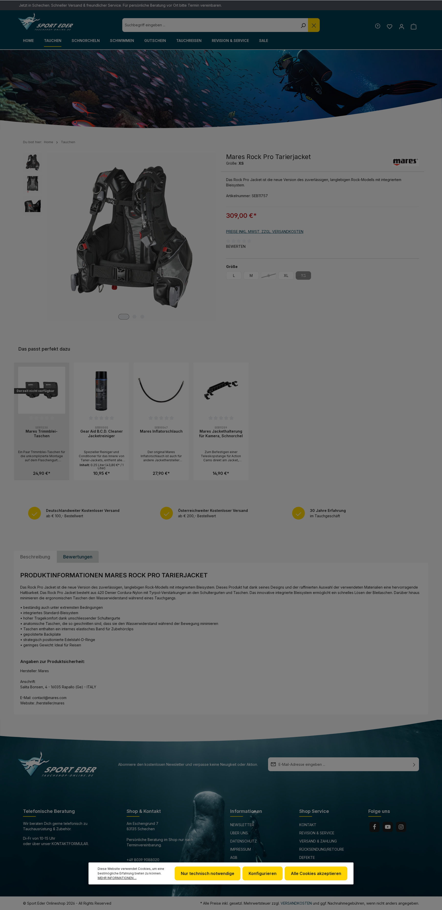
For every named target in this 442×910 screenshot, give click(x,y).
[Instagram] (401, 827)
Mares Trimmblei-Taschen (42, 433)
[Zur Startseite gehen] (45, 22)
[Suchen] (303, 25)
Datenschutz (243, 841)
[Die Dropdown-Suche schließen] (314, 25)
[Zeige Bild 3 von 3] (142, 317)
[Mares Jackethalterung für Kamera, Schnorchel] (221, 390)
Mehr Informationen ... (117, 878)
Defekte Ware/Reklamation (317, 861)
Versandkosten (296, 903)
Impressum (240, 849)
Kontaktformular (70, 843)
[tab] (35, 557)
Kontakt (307, 825)
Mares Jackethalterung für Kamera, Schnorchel (221, 433)
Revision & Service (316, 833)
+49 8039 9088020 (143, 860)
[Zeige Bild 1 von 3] (123, 317)
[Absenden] (414, 764)
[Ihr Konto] (401, 26)
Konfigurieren (263, 873)
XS (306, 276)
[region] (221, 421)
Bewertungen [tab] (77, 556)
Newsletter (242, 825)
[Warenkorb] (413, 26)
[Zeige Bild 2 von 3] (134, 317)
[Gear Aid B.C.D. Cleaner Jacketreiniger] (101, 390)
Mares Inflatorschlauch (161, 431)
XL (286, 275)
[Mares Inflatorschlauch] (161, 390)
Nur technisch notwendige (207, 873)
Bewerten (236, 246)
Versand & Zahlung (318, 841)
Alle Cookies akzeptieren (316, 873)
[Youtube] (388, 827)
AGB (233, 857)
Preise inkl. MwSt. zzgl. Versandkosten (264, 231)
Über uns (239, 833)
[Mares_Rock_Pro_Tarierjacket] (131, 237)
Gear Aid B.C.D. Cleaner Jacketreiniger (101, 433)
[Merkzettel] (389, 26)
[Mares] (405, 162)
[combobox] (210, 25)
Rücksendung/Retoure (321, 849)
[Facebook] (374, 827)
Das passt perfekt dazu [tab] (44, 349)
